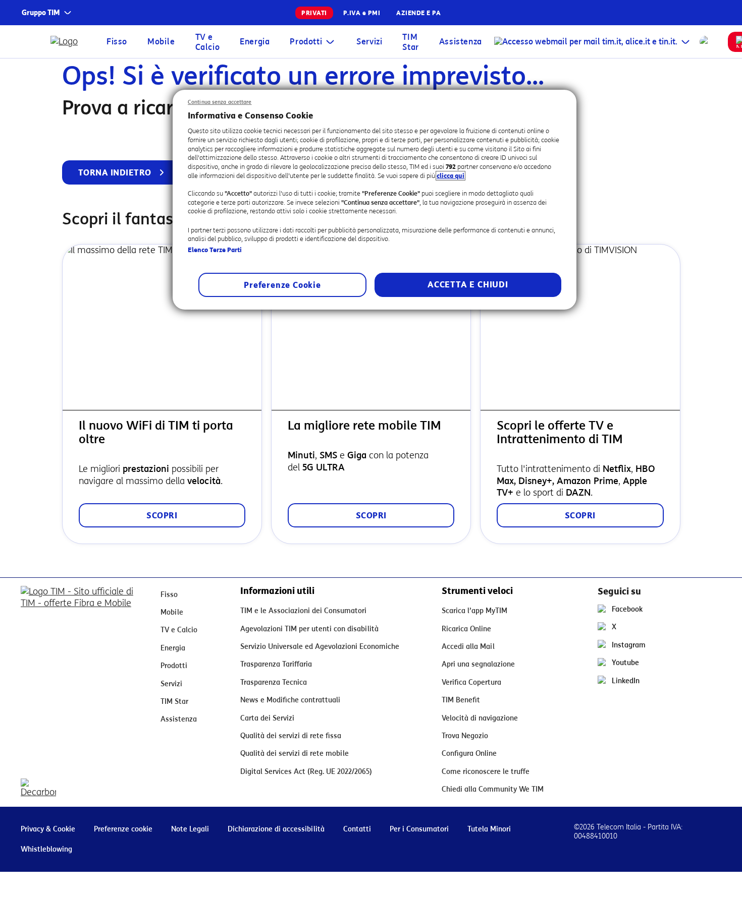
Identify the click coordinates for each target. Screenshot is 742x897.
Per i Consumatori (419, 829)
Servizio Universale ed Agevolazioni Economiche (319, 646)
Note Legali (190, 829)
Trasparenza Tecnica (273, 682)
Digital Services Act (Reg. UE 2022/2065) (306, 771)
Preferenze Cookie (282, 285)
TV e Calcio (207, 42)
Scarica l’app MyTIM (474, 611)
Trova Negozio (465, 736)
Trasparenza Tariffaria (276, 664)
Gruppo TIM (41, 13)
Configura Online (469, 753)
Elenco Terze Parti (215, 250)
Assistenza (460, 41)
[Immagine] (82, 603)
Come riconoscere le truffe (485, 771)
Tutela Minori (489, 829)
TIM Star (410, 42)
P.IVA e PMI (362, 13)
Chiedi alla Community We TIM (493, 789)
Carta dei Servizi (267, 718)
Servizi (369, 41)
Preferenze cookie (123, 829)
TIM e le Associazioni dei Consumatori (303, 611)
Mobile (161, 41)
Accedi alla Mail (468, 646)
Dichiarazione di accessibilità (276, 829)
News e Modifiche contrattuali (290, 700)
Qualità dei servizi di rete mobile (294, 753)
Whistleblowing (46, 849)
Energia (255, 41)
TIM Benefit (461, 700)
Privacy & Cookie (48, 829)
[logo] (66, 41)
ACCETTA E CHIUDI (468, 284)
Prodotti (306, 41)
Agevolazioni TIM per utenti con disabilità (309, 629)
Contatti (357, 829)
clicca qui (450, 176)
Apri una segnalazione (478, 664)
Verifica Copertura (471, 682)
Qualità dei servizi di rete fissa (290, 736)
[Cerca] (706, 42)
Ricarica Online (466, 629)
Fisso (117, 41)
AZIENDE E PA (418, 13)
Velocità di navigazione (480, 718)
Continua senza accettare (220, 102)
